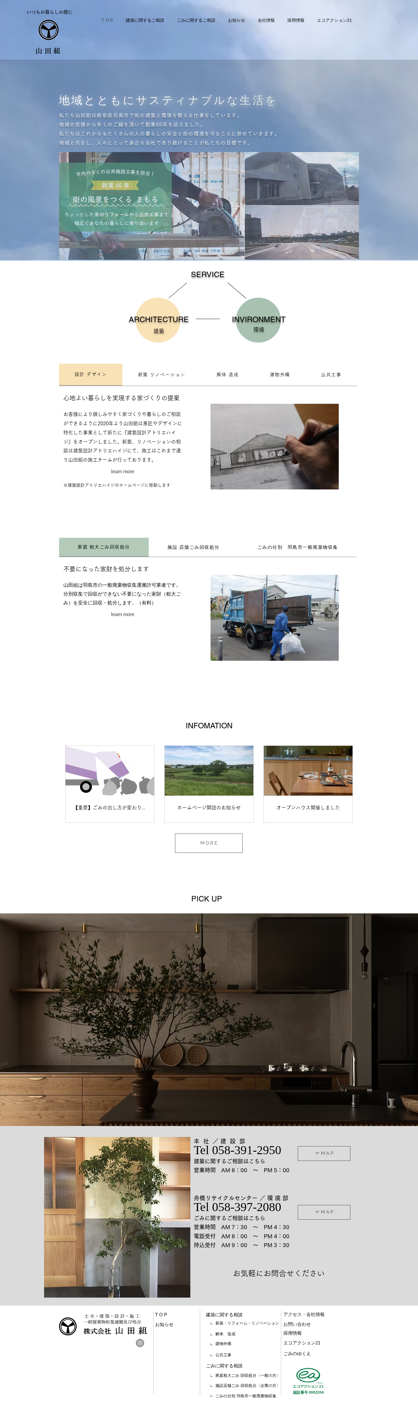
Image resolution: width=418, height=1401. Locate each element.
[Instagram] (140, 1343)
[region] (123, 473)
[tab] (90, 375)
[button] (209, 1019)
